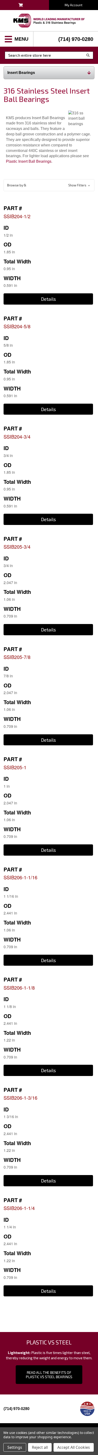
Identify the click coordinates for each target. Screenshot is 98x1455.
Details (48, 299)
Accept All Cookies (73, 1447)
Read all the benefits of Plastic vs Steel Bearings (49, 1374)
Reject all (40, 1447)
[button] (49, 185)
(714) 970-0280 (75, 39)
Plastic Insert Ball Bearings (28, 161)
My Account (74, 5)
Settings (14, 1447)
